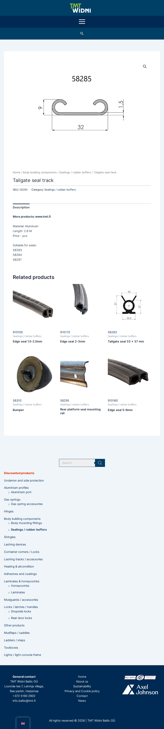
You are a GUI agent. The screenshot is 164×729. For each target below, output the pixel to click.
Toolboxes (11, 647)
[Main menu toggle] (82, 21)
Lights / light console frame (22, 655)
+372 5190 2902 (24, 696)
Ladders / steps (14, 640)
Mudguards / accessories (21, 600)
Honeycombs (20, 586)
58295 (64, 400)
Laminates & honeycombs (21, 581)
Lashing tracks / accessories (23, 559)
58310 (17, 400)
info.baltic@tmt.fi (24, 701)
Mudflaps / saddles (17, 633)
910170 (65, 332)
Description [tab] (21, 207)
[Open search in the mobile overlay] (82, 463)
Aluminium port (21, 492)
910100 (18, 332)
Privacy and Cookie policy (82, 691)
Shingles (10, 537)
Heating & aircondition (19, 566)
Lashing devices (15, 544)
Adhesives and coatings (20, 574)
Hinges (9, 511)
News (82, 701)
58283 (112, 332)
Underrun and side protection (24, 480)
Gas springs (12, 499)
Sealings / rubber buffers (29, 529)
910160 (113, 400)
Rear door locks (21, 618)
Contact (82, 696)
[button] (82, 33)
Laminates (18, 592)
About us (82, 681)
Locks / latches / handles (21, 607)
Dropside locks (21, 611)
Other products (14, 625)
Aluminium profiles (16, 488)
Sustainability (82, 686)
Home (16, 172)
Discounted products (19, 473)
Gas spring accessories (27, 504)
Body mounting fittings (26, 523)
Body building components (22, 519)
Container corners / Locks (21, 552)
